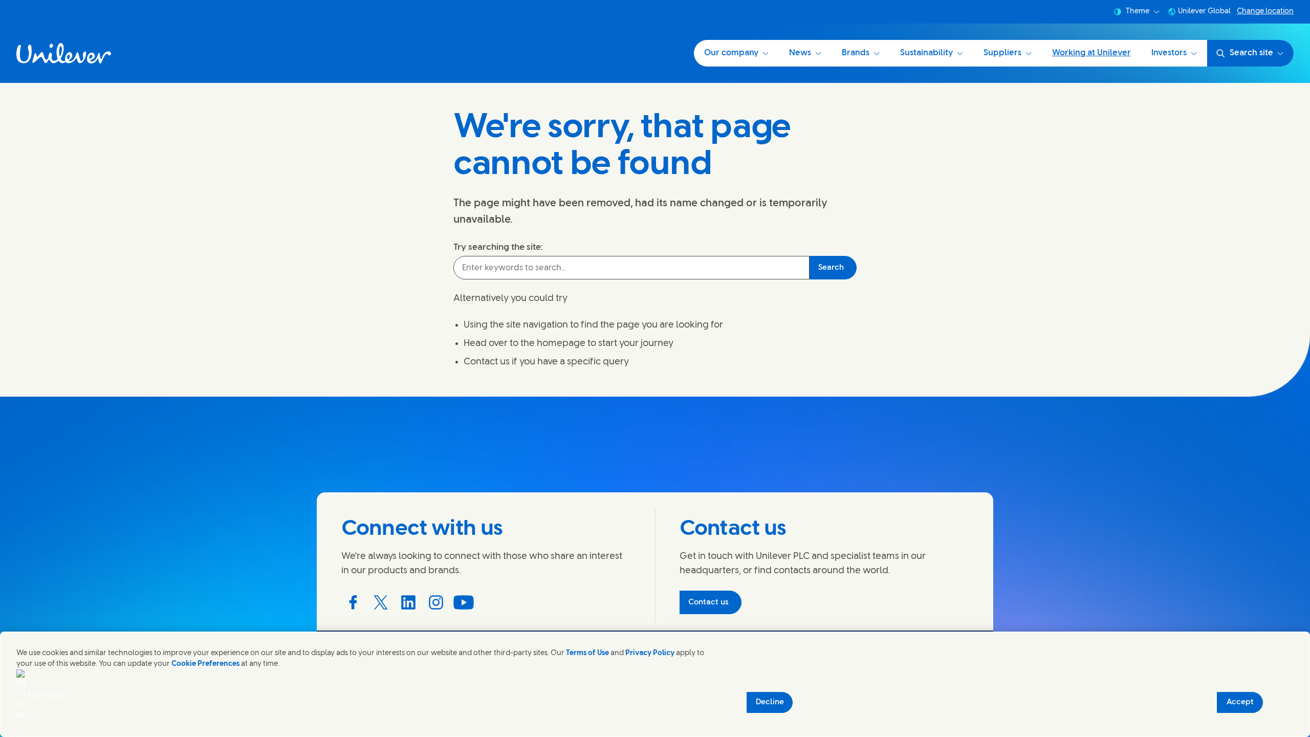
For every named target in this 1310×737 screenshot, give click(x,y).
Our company (731, 53)
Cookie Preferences (205, 664)
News (800, 53)
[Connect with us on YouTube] (463, 602)
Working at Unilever (1091, 53)
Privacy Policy (649, 653)
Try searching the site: (498, 247)
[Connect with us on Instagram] (436, 602)
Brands (855, 53)
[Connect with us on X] (381, 602)
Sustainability (926, 53)
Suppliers (1002, 53)
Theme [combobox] (1137, 11)
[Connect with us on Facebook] (353, 602)
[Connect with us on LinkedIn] (408, 602)
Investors (1169, 53)
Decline (770, 702)
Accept (1240, 702)
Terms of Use (587, 653)
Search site (1251, 53)
